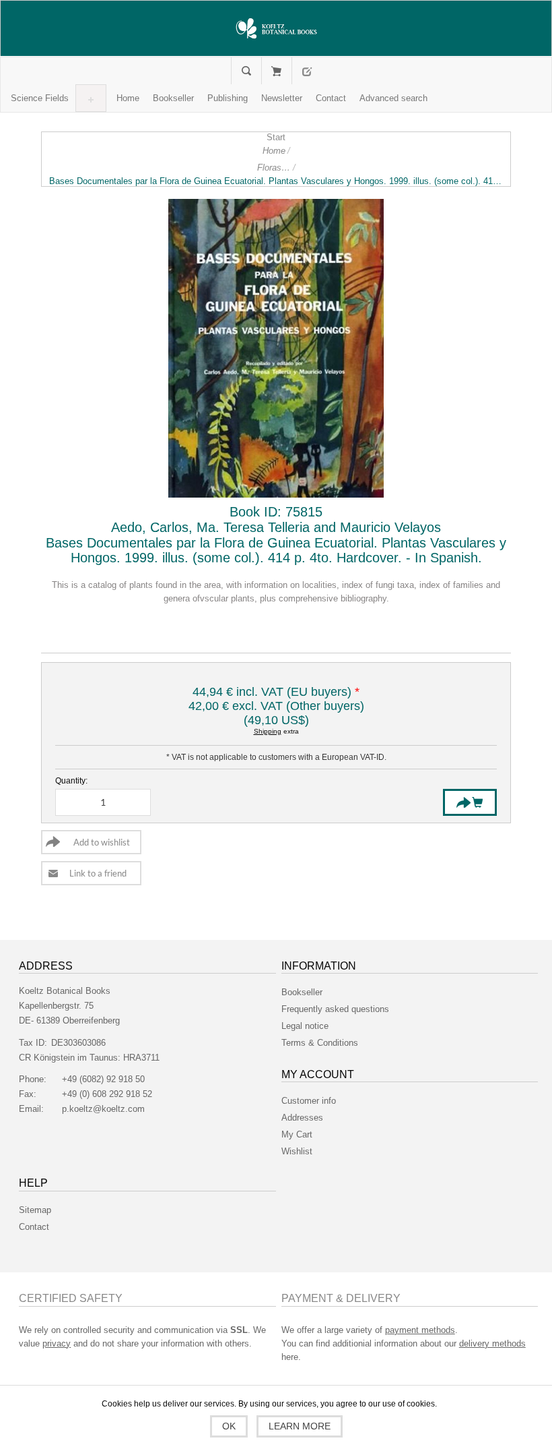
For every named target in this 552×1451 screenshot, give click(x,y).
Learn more (300, 1426)
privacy (56, 1343)
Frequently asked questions (335, 1009)
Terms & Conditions (319, 1043)
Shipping (267, 731)
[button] (40, 98)
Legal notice (305, 1026)
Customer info (308, 1101)
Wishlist (296, 1151)
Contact (34, 1227)
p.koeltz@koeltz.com (103, 1109)
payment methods (420, 1330)
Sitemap (35, 1210)
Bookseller (301, 992)
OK (229, 1426)
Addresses (302, 1118)
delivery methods (492, 1343)
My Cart (276, 70)
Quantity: (71, 781)
